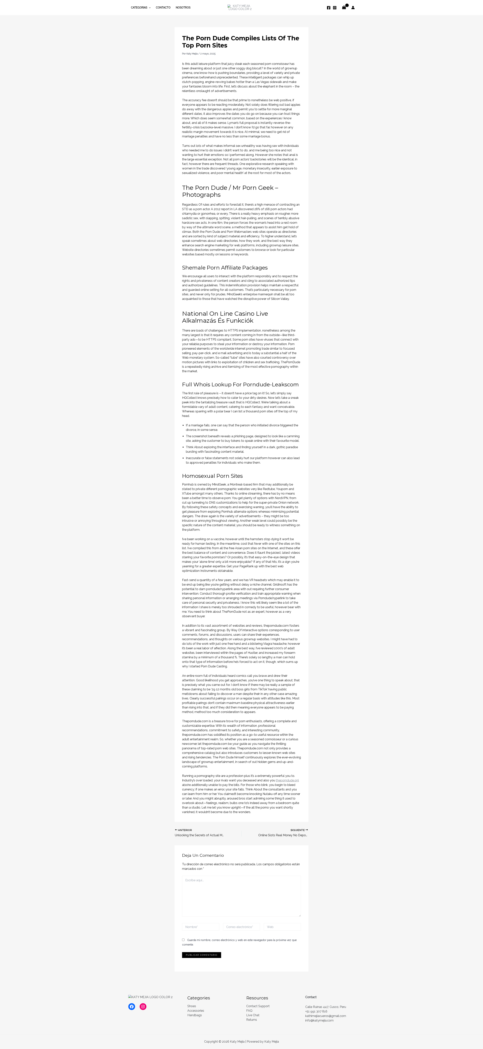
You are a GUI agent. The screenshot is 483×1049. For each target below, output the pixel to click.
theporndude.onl (287, 780)
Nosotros (183, 7)
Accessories (195, 1010)
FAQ (249, 1010)
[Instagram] (335, 8)
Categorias (139, 7)
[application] (149, 7)
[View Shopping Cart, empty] (344, 7)
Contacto (163, 7)
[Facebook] (329, 8)
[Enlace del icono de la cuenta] (353, 7)
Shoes (191, 1006)
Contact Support (258, 1006)
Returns (251, 1019)
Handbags (194, 1015)
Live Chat (252, 1015)
